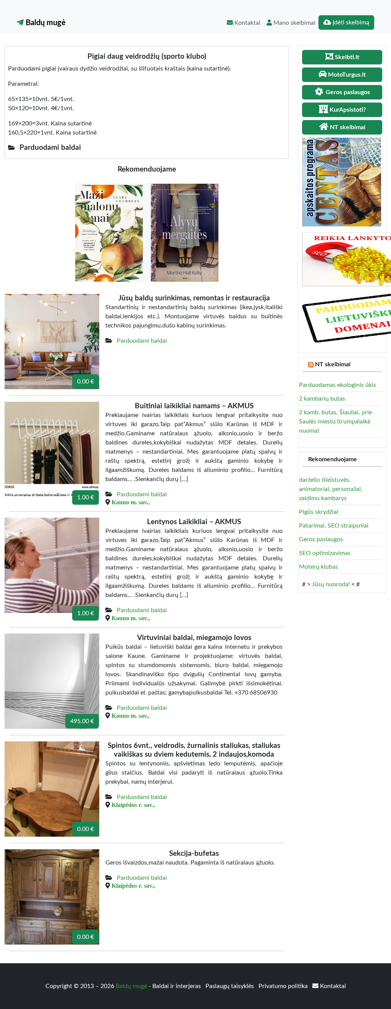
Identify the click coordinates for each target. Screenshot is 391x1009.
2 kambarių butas (322, 399)
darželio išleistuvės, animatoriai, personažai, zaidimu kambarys (330, 489)
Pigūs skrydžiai (318, 512)
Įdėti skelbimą (350, 22)
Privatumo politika (284, 986)
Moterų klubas (318, 567)
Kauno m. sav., (130, 502)
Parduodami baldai (142, 341)
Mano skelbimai (293, 23)
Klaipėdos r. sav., (133, 805)
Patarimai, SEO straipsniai (333, 526)
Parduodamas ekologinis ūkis (337, 385)
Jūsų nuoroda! (331, 584)
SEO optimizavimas (325, 553)
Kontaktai (246, 23)
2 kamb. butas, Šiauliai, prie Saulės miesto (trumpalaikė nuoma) (335, 421)
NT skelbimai (333, 364)
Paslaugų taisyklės (230, 986)
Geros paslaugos (321, 539)
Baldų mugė (45, 23)
